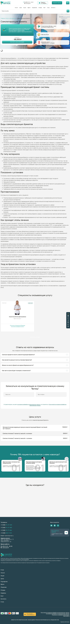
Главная (3, 18)
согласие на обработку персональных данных (28, 404)
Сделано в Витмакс (64, 622)
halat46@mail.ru (9, 535)
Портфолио (34, 7)
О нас (48, 7)
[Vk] (58, 525)
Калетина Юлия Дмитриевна (17, 316)
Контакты (53, 7)
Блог (44, 7)
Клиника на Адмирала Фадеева (17, 325)
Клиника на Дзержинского (17, 326)
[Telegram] (54, 525)
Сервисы (3, 593)
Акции (24, 7)
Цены (20, 7)
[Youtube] (51, 525)
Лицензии (3, 587)
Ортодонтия (13, 18)
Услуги (16, 7)
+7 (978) (6, 525)
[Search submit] (68, 11)
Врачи (29, 7)
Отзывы (40, 7)
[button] (35, 355)
